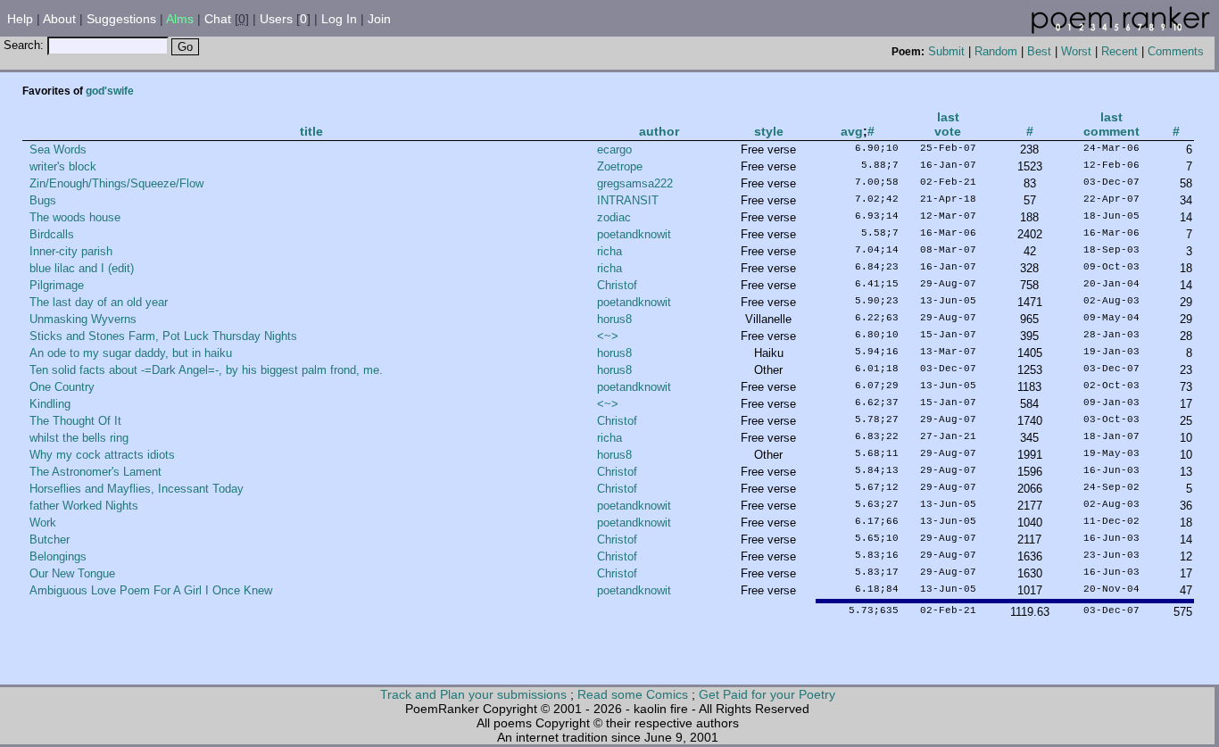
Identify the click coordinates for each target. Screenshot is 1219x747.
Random (995, 51)
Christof (617, 285)
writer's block (62, 166)
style (769, 131)
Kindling (49, 404)
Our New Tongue (72, 573)
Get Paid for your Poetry (767, 694)
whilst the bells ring (79, 437)
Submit (946, 51)
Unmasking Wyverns (83, 319)
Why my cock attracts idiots (102, 454)
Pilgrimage (56, 285)
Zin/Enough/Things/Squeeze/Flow (116, 183)
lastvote (947, 124)
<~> (607, 336)
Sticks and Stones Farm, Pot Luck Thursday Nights (163, 336)
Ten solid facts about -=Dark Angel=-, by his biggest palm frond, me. (206, 370)
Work (42, 522)
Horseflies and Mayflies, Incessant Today (136, 488)
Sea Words (58, 149)
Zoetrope (620, 166)
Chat (217, 19)
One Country (62, 387)
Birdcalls (51, 234)
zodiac (614, 217)
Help (20, 19)
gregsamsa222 (635, 183)
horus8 (614, 319)
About (59, 19)
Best (1039, 51)
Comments (1176, 51)
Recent (1119, 51)
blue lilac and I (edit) (81, 268)
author (659, 131)
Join (379, 19)
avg (852, 131)
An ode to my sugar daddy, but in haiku (130, 353)
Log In (339, 19)
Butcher (49, 539)
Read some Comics (632, 694)
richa (609, 251)
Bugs (42, 200)
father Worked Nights (83, 505)
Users (276, 19)
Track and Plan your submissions (473, 694)
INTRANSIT (628, 200)
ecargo (614, 149)
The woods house (74, 217)
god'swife (110, 91)
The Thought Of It (75, 420)
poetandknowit (634, 234)
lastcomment (1111, 124)
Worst (1076, 51)
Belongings (58, 556)
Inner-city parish (70, 251)
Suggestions (121, 19)
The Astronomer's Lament (95, 471)
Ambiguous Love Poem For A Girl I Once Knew (150, 590)
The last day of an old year (98, 302)
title (311, 131)
